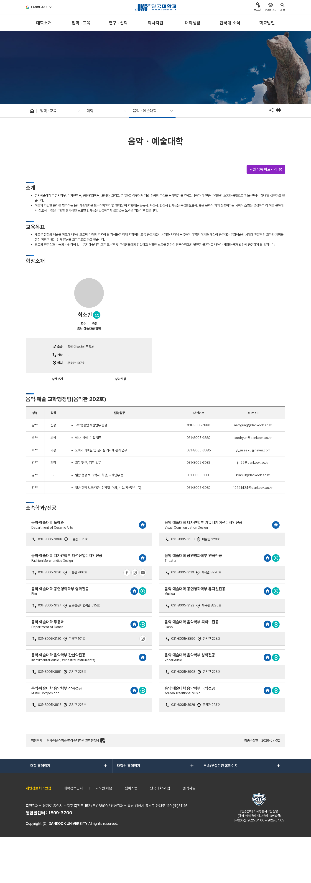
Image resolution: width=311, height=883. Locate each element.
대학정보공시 (73, 788)
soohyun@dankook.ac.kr (253, 438)
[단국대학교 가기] (155, 7)
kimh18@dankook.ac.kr (253, 475)
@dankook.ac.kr (260, 425)
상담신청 (120, 379)
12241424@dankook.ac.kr (253, 487)
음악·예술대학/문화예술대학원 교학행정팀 (76, 740)
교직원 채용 (103, 788)
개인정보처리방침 (38, 788)
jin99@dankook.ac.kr (253, 462)
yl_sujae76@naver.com (253, 450)
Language (39, 7)
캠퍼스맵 (131, 788)
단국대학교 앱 (160, 788)
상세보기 (57, 379)
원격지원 (189, 788)
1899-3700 (60, 813)
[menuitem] (44, 23)
